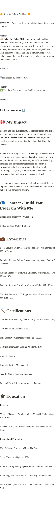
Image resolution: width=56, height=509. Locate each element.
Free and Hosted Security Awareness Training (20, 383)
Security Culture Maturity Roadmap (16, 374)
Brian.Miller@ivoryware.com (19, 217)
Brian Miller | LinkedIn (19, 226)
